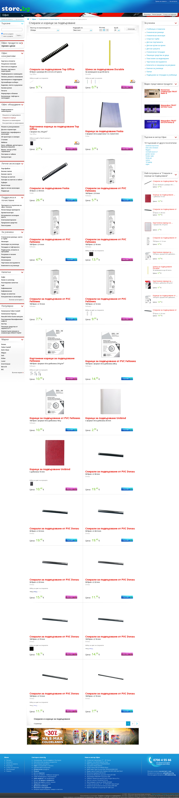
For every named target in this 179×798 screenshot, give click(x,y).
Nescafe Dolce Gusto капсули (12, 317)
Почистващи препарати (10, 210)
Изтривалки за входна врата (10, 216)
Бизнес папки (6, 171)
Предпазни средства (9, 223)
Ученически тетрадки (155, 52)
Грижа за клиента (161, 1)
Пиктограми (6, 225)
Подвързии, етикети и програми (10, 251)
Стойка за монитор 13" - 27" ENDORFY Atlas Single (103, 784)
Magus (3, 353)
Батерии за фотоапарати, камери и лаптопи (48, 789)
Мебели (4, 142)
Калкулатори (6, 157)
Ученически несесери (155, 35)
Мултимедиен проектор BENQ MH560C (99, 782)
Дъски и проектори (8, 129)
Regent (148, 150)
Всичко (44, 780)
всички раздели (8, 34)
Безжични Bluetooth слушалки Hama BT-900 (101, 775)
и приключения (42, 784)
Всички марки (17, 372)
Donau (3, 344)
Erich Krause (5, 364)
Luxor (3, 361)
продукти (41, 769)
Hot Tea (4, 324)
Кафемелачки (6, 291)
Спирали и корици (9, 118)
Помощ (8, 771)
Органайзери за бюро (9, 82)
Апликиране (6, 260)
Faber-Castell (6, 347)
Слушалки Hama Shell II (94, 766)
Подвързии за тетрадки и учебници (161, 75)
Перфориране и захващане (11, 74)
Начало (8, 760)
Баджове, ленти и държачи (11, 85)
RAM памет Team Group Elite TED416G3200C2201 (102, 769)
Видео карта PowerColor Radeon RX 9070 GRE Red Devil (105, 771)
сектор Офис (160, 137)
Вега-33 (4, 367)
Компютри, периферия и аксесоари (11, 133)
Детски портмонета (154, 42)
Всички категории (15, 300)
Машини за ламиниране (11, 120)
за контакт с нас (165, 771)
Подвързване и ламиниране (49, 19)
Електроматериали (8, 220)
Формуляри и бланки (9, 93)
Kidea (3, 358)
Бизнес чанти (6, 174)
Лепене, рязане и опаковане (12, 77)
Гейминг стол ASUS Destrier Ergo (97, 762)
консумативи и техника (43, 766)
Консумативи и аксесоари (11, 297)
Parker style (150, 156)
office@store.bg (170, 775)
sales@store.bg (168, 773)
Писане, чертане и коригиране (8, 70)
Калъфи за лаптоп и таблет (11, 180)
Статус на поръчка (12, 767)
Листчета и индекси (9, 67)
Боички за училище (154, 68)
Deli (2, 355)
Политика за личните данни (170, 794)
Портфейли (5, 168)
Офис (5, 14)
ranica (148, 160)
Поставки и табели (8, 154)
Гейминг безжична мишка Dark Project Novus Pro (103, 778)
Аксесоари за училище (10, 244)
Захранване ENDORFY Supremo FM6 (98, 776)
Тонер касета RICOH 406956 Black (97, 767)
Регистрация (10, 769)
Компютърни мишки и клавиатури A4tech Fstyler (11, 332)
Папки (149, 71)
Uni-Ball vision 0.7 (152, 152)
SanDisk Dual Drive (152, 146)
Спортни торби (152, 39)
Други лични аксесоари (10, 188)
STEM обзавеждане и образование (45, 776)
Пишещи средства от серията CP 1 (9, 327)
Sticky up (149, 158)
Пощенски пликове (8, 64)
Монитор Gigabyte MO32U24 (96, 773)
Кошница (9, 766)
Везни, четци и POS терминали (8, 150)
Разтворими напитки (9, 283)
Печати (4, 91)
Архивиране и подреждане (11, 79)
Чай (2, 285)
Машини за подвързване (11, 115)
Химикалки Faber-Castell (10, 311)
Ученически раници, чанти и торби (11, 238)
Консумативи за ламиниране (13, 123)
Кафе (3, 277)
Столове (4, 140)
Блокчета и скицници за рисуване (160, 65)
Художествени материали (42, 767)
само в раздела (8, 36)
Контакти (9, 762)
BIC (2, 369)
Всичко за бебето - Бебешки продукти (46, 775)
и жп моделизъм (44, 778)
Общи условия (156, 794)
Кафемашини (6, 288)
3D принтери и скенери (10, 137)
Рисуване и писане (8, 254)
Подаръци (5, 191)
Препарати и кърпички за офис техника (11, 206)
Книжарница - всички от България (47, 760)
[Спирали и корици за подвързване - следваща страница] (137, 723)
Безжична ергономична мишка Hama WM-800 (102, 786)
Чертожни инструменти (156, 62)
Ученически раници (155, 32)
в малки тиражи (44, 782)
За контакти (173, 1)
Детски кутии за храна (155, 45)
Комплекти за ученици (10, 266)
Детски (39, 773)
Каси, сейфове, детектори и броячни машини (12, 146)
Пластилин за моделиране (157, 58)
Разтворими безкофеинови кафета (12, 320)
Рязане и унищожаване (10, 127)
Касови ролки (6, 88)
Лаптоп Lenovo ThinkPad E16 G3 (97, 780)
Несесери (4, 241)
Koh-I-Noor (5, 350)
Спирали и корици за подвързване (158, 174)
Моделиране (6, 257)
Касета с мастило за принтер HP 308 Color (100, 787)
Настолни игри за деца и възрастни (45, 762)
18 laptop (149, 162)
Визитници (5, 185)
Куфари (4, 182)
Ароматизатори (7, 213)
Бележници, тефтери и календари (10, 97)
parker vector (150, 154)
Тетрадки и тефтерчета (10, 247)
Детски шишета (153, 48)
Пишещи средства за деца (157, 55)
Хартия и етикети (8, 61)
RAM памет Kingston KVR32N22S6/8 (98, 764)
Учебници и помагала (155, 29)
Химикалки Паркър (8, 314)
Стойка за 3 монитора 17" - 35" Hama (99, 760)
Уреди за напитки (8, 294)
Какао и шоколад (7, 280)
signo (147, 164)
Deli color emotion (152, 148)
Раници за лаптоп (8, 177)
